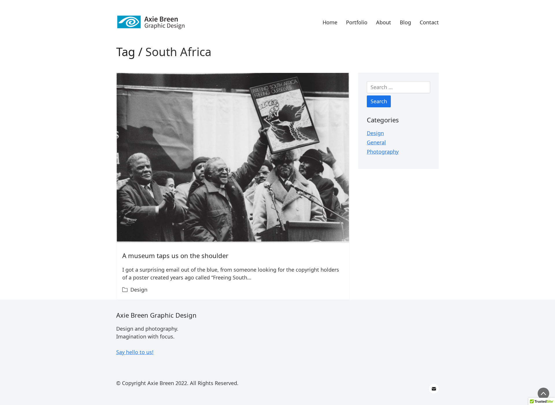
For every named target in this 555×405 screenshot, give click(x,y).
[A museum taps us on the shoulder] (232, 158)
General (376, 142)
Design (138, 289)
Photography (383, 151)
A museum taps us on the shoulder (175, 255)
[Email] (434, 389)
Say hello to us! (134, 352)
